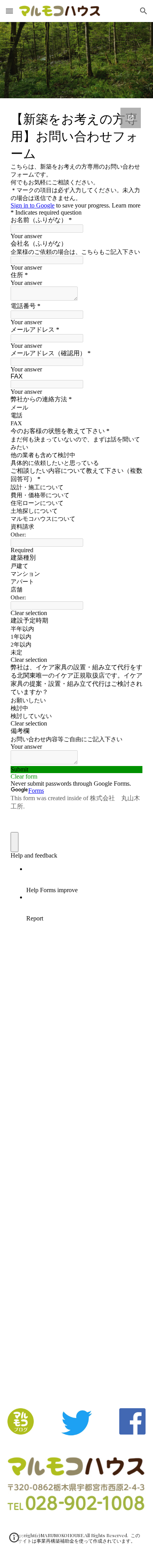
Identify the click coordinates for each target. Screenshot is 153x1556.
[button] (9, 11)
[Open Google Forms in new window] (130, 118)
